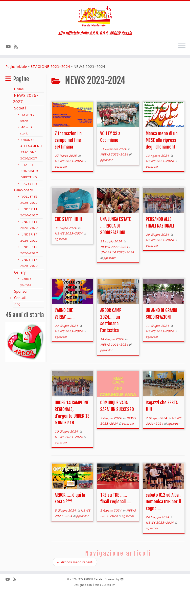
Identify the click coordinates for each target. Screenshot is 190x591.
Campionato (23, 190)
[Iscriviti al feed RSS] (17, 46)
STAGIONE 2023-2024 (50, 66)
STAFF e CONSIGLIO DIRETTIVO (29, 171)
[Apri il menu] (182, 46)
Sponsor (21, 291)
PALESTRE (29, 183)
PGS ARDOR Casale (89, 579)
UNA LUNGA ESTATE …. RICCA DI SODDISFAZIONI (115, 225)
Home (19, 89)
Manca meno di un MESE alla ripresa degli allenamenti (162, 140)
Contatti (20, 297)
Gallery (20, 272)
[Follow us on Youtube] (10, 46)
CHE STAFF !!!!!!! (68, 219)
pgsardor (61, 166)
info (17, 304)
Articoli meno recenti (74, 562)
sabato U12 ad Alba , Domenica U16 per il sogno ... (163, 501)
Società (20, 108)
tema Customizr (105, 585)
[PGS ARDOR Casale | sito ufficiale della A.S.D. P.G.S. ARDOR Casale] (95, 16)
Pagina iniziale (16, 66)
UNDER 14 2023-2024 (117, 252)
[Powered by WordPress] (122, 578)
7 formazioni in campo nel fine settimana (68, 140)
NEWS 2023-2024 (69, 161)
